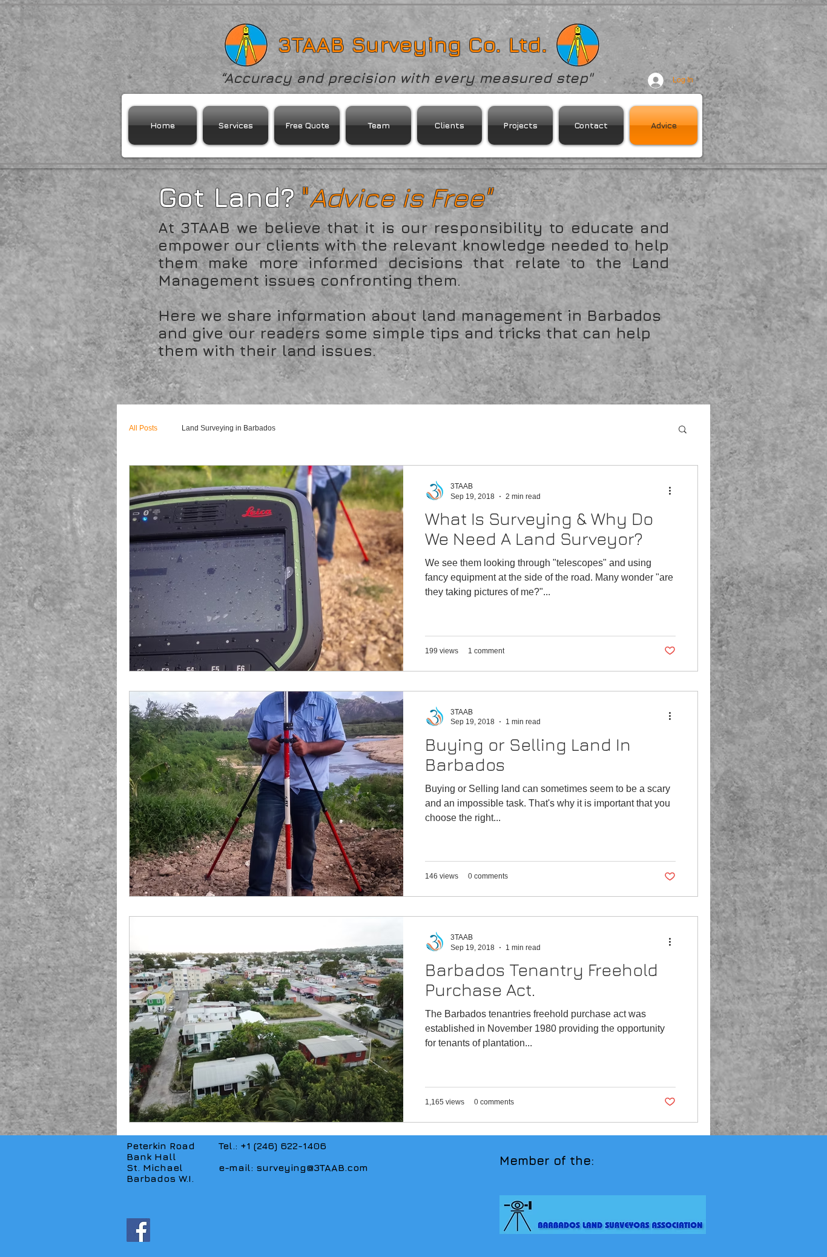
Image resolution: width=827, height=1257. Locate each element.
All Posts (143, 428)
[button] (682, 430)
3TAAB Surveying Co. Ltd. (412, 44)
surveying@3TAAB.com (312, 1167)
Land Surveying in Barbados (228, 428)
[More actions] (674, 490)
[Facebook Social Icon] (138, 1230)
